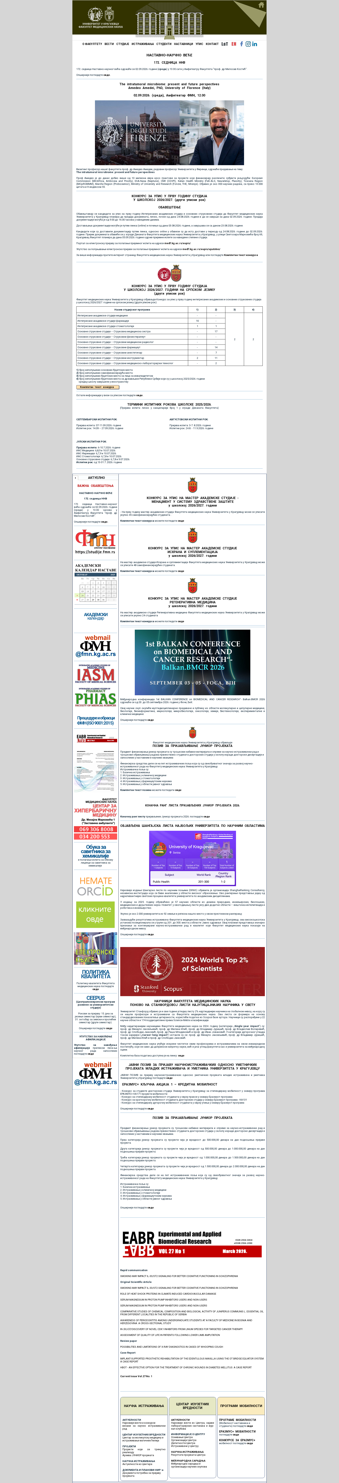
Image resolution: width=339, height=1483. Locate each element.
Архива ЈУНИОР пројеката (138, 1455)
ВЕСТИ (109, 44)
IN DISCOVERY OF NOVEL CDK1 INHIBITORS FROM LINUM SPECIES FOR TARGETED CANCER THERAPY (181, 1329)
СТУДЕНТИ (163, 44)
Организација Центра (183, 1440)
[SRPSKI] (224, 44)
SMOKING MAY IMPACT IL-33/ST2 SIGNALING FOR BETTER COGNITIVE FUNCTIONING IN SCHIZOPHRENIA (179, 1276)
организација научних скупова (189, 1466)
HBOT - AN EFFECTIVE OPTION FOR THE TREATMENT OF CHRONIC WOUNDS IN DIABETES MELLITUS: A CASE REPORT (186, 1367)
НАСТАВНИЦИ (183, 44)
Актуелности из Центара (137, 1464)
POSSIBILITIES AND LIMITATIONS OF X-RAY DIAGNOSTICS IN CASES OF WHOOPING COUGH (171, 1346)
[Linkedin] (254, 44)
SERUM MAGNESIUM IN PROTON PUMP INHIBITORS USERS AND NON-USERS (163, 1299)
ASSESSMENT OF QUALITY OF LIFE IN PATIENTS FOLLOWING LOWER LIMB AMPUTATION (170, 1335)
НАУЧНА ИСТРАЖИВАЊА (144, 1406)
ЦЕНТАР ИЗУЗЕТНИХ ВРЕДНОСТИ (192, 1406)
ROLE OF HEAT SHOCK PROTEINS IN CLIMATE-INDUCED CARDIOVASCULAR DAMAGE (168, 1293)
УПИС (199, 44)
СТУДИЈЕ (122, 44)
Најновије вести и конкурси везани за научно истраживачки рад (144, 1425)
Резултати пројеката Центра (188, 1454)
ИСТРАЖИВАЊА (143, 44)
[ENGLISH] (234, 44)
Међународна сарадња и (185, 1463)
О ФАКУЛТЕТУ (92, 44)
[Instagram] (248, 44)
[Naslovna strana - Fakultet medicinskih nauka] (169, 20)
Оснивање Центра (182, 1437)
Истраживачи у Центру (185, 1446)
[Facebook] (241, 44)
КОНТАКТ (212, 44)
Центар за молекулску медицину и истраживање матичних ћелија (142, 1439)
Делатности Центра (183, 1443)
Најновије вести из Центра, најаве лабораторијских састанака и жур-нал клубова (192, 1425)
